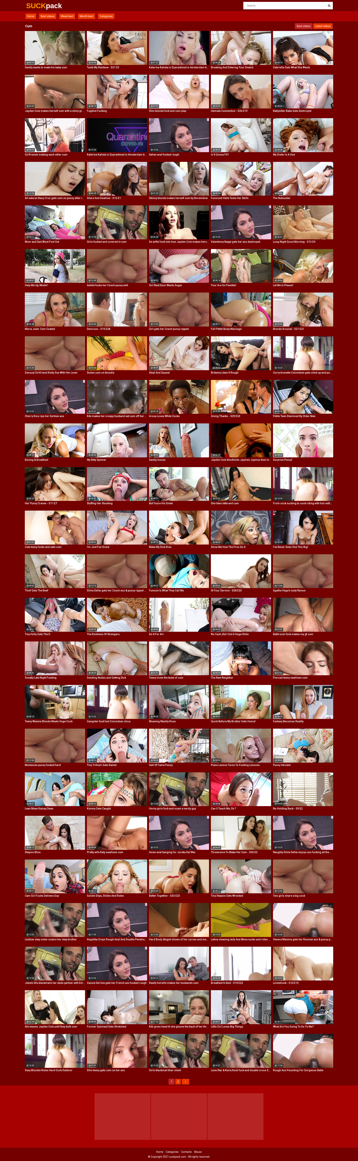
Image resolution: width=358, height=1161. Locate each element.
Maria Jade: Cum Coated (40, 328)
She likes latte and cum (225, 503)
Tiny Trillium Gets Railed (102, 765)
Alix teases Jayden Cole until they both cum (51, 1026)
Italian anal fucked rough (164, 154)
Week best (67, 16)
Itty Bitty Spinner (96, 459)
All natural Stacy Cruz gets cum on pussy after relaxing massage (55, 198)
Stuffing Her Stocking (100, 503)
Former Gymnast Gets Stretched (106, 1026)
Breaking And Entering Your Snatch (232, 67)
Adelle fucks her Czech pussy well (107, 285)
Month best (86, 16)
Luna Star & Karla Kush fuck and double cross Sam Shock (241, 1070)
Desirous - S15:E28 (98, 328)
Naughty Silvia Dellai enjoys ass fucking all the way (303, 852)
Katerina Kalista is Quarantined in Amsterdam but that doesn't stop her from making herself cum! (179, 67)
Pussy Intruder (282, 765)
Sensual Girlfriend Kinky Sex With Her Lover (51, 372)
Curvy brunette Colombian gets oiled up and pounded (303, 372)
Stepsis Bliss (33, 852)
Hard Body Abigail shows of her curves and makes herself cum (179, 939)
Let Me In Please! (283, 285)
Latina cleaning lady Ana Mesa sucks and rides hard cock (241, 939)
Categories (106, 16)
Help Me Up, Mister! (36, 285)
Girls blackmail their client (165, 1070)
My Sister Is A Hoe (284, 154)
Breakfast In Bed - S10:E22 (227, 982)
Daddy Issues (157, 459)
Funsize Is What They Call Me (166, 590)
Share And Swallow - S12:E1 (104, 198)
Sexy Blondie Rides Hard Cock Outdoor (49, 1070)
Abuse (198, 1151)
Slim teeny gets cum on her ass (106, 1070)
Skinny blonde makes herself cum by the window (178, 198)
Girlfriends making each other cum (46, 154)
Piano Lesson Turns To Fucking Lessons (235, 765)
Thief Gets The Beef (36, 590)
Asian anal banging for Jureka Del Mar (172, 852)
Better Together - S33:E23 (164, 895)
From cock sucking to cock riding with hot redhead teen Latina (303, 503)
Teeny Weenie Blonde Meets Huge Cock (49, 721)
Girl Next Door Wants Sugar (165, 285)
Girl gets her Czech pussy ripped (169, 328)
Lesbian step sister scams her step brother (51, 939)
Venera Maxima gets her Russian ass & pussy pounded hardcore (303, 939)
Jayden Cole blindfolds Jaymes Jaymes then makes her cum (241, 459)
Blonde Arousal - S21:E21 (288, 328)
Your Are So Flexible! (223, 285)
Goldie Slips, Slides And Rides (105, 895)
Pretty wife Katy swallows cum (105, 852)
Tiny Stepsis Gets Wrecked (227, 895)
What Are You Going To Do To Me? (293, 1026)
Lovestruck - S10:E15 (286, 982)
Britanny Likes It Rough (224, 372)
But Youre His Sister (161, 503)
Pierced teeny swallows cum (290, 677)
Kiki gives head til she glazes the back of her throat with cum (179, 1026)
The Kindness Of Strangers (103, 634)
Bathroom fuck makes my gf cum (293, 634)
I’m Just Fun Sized (98, 546)
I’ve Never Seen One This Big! (290, 546)
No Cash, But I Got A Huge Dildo (230, 634)
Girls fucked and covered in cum (107, 241)
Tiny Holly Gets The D (37, 634)
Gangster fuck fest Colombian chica (109, 721)
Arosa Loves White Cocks (164, 416)
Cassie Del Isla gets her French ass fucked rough (117, 982)
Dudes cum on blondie (100, 372)
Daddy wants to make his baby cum (46, 67)
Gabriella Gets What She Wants (291, 67)
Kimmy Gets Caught (99, 808)
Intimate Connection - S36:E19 (229, 110)
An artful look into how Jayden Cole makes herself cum (179, 241)
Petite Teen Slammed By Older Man (294, 416)
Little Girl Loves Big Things (227, 1026)
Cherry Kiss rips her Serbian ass (44, 416)
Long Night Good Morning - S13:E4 (294, 241)
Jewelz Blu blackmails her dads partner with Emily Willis (55, 982)
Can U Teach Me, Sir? (223, 808)
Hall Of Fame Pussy (161, 765)
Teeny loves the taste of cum (166, 677)
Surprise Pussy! (282, 459)
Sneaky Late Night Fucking (40, 677)
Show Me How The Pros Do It (228, 546)
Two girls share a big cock (289, 895)
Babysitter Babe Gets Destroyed (292, 110)
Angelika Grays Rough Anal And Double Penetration (117, 939)
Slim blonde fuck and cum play (167, 110)
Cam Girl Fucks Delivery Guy (42, 895)
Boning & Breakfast (36, 459)
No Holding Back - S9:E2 (288, 808)
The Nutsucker (282, 198)
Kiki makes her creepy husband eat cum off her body (117, 416)
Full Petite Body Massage (226, 328)
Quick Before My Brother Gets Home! (233, 721)
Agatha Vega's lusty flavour (289, 590)
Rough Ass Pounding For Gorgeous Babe (298, 1070)
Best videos (47, 16)
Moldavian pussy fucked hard (43, 765)
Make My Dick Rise (160, 546)
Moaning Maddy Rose (162, 721)
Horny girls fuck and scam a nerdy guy (172, 808)
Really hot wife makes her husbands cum (174, 982)
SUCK (36, 6)
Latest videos (323, 26)
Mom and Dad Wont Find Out (42, 241)
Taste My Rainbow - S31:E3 (103, 67)
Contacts (186, 1151)
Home (30, 16)
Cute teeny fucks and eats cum (43, 546)
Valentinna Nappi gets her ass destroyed (235, 241)
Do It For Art (156, 634)
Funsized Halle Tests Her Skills (230, 198)
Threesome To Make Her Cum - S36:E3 (234, 852)
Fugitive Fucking (97, 110)
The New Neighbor (222, 677)
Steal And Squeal (159, 372)
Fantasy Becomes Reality (288, 721)
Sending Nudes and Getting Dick (106, 677)
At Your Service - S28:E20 (226, 590)
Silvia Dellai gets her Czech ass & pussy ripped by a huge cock (117, 590)
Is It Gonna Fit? (220, 154)
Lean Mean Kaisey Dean (39, 808)
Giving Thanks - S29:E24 (225, 416)
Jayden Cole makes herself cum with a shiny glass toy (55, 110)
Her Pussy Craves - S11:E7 (41, 503)
